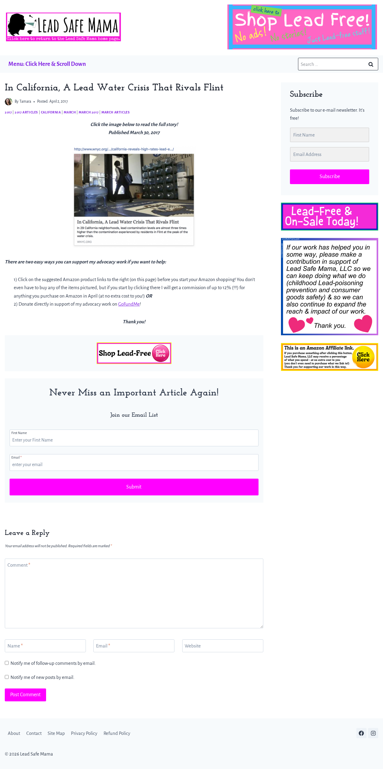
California (51, 112)
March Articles (115, 112)
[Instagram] (373, 733)
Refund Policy (117, 733)
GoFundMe (129, 304)
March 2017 (88, 112)
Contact (34, 733)
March (70, 112)
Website (193, 645)
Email (16, 457)
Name (15, 645)
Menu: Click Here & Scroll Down (47, 64)
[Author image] (8, 101)
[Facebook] (361, 733)
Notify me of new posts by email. (42, 677)
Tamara (25, 101)
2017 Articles (26, 112)
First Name (19, 433)
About (14, 733)
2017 (8, 112)
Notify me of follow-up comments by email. (53, 663)
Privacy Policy (84, 733)
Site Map (56, 733)
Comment (18, 565)
